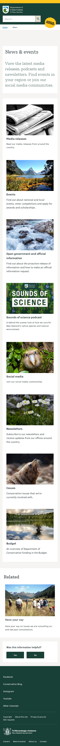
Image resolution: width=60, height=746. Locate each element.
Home (5, 27)
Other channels (11, 705)
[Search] (38, 18)
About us (33, 741)
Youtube (7, 698)
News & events (19, 741)
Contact (43, 741)
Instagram (8, 691)
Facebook (8, 676)
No (35, 655)
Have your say (14, 620)
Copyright (7, 716)
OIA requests (9, 719)
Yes (15, 655)
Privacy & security (38, 716)
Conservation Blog (12, 684)
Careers (6, 741)
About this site (21, 716)
